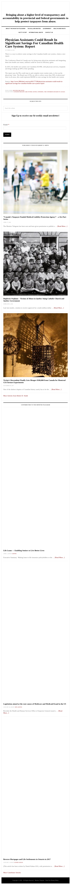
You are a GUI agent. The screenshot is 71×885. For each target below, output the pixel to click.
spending (41, 91)
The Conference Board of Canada (54, 91)
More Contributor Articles (12, 873)
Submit (7, 134)
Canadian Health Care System (22, 91)
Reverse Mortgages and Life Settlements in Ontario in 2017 (27, 859)
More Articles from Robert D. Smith (15, 396)
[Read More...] (62, 226)
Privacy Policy (55, 880)
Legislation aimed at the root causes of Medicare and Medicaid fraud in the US (34, 704)
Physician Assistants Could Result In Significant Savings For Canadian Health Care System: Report (34, 43)
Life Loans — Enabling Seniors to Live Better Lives (23, 550)
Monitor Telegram (35, 7)
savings (35, 91)
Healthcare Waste (18, 90)
